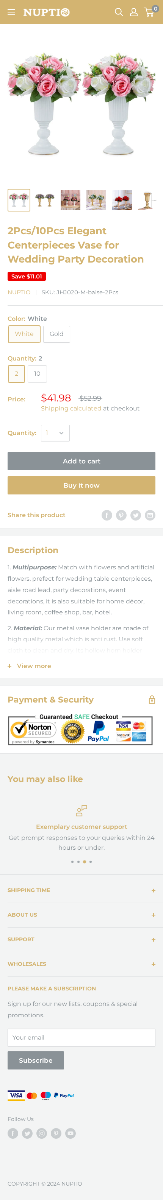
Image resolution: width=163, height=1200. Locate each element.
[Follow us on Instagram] (41, 1133)
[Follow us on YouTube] (70, 1133)
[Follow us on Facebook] (13, 1133)
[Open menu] (11, 12)
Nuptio (19, 292)
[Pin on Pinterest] (121, 515)
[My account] (134, 12)
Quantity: (22, 433)
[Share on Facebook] (107, 515)
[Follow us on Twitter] (27, 1133)
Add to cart (81, 461)
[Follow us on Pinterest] (56, 1133)
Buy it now (81, 485)
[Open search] (119, 12)
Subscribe (36, 1060)
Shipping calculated (71, 408)
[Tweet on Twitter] (135, 515)
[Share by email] (150, 515)
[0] (149, 12)
